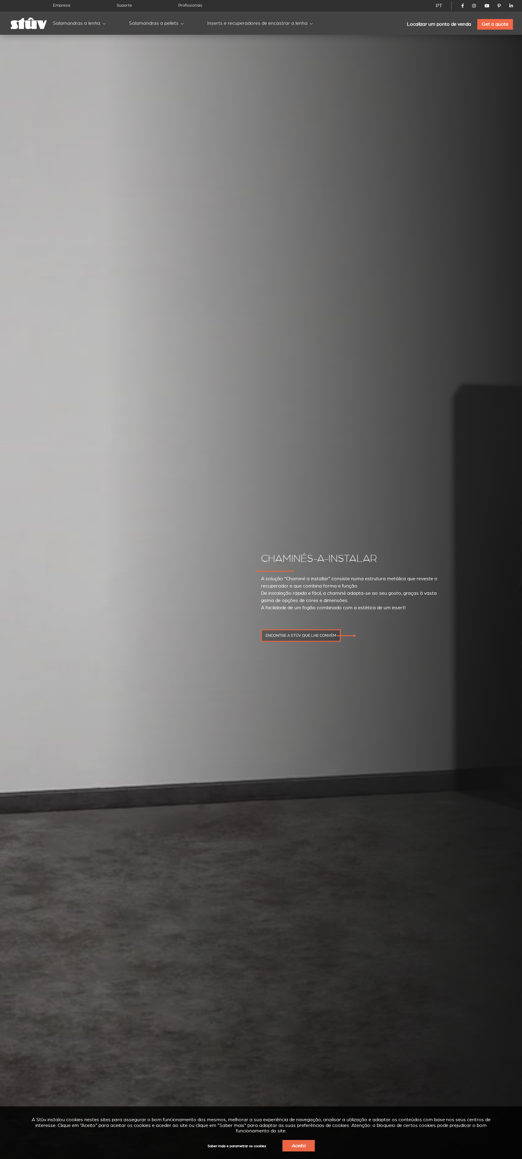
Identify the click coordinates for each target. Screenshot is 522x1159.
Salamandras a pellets (154, 23)
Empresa (61, 5)
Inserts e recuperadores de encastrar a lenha (257, 23)
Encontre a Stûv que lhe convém (301, 635)
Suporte (124, 5)
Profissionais (190, 5)
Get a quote (495, 24)
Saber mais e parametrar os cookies (237, 1146)
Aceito (299, 1145)
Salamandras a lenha (76, 23)
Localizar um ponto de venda (439, 24)
